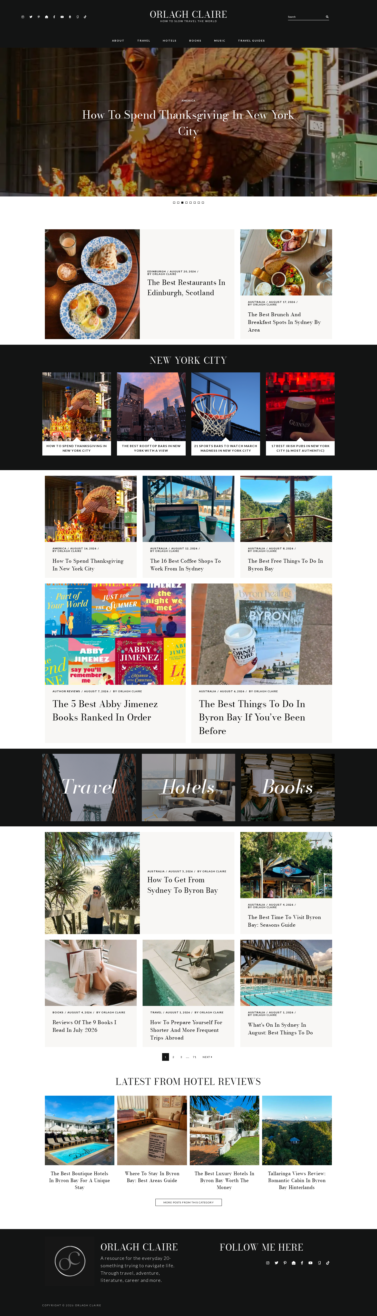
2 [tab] (178, 203)
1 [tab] (174, 203)
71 (196, 1056)
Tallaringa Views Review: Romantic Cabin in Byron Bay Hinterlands (297, 1181)
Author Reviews (66, 691)
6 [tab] (195, 203)
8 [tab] (203, 203)
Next (207, 1056)
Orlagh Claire (188, 15)
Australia (188, 100)
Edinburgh (156, 271)
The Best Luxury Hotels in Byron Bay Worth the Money (224, 1181)
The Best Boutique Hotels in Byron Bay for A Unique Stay (79, 1181)
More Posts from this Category (188, 1202)
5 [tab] (191, 203)
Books (58, 1012)
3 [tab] (182, 203)
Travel (156, 1012)
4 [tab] (186, 203)
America (59, 548)
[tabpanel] (188, 122)
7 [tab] (199, 203)
